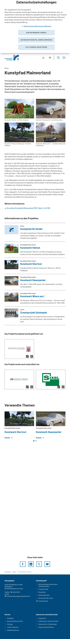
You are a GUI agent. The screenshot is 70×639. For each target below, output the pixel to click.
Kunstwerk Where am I (32, 296)
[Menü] (64, 57)
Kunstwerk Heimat (30, 247)
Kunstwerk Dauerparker (33, 280)
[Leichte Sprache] (43, 57)
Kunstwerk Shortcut (31, 263)
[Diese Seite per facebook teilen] (22, 564)
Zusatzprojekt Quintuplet (33, 312)
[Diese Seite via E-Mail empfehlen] (47, 564)
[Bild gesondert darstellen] (27, 116)
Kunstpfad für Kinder (31, 228)
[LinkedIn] (31, 564)
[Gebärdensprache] (50, 57)
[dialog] (35, 26)
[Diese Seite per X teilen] (39, 564)
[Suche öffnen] (58, 57)
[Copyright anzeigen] (32, 116)
